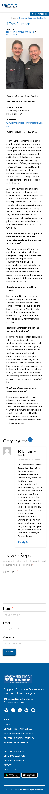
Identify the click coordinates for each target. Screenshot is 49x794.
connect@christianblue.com (21, 699)
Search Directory (39, 14)
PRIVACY (8, 765)
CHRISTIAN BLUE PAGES (14, 751)
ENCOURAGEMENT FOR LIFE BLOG (19, 733)
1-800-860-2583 (15, 702)
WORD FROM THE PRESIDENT (17, 742)
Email (7, 623)
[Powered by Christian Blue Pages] (10, 6)
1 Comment (13, 34)
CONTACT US (10, 769)
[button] (43, 6)
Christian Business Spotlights (32, 18)
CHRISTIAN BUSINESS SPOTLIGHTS (19, 738)
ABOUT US (8, 724)
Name (8, 608)
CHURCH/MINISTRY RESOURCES (18, 729)
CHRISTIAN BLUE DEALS (14, 760)
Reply (22, 542)
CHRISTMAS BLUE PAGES (14, 755)
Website (9, 637)
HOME (6, 719)
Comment (11, 572)
